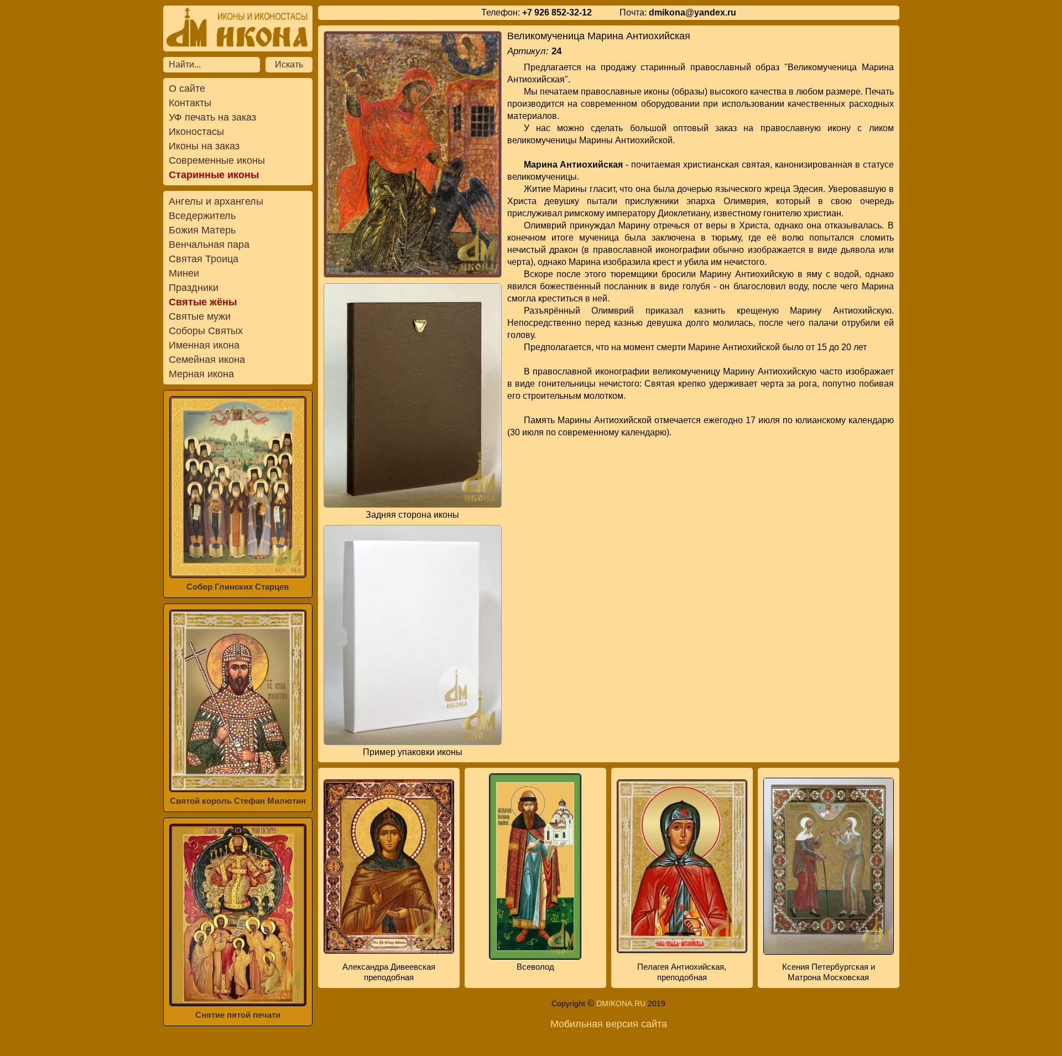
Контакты (190, 102)
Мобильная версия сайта (608, 1023)
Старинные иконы (214, 174)
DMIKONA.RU (620, 1003)
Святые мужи (200, 316)
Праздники (193, 287)
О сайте (187, 88)
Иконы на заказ (204, 146)
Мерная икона (201, 373)
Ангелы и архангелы (216, 201)
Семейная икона (207, 359)
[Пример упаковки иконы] (413, 635)
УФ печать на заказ (212, 117)
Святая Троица (203, 258)
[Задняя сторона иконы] (413, 395)
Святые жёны (203, 302)
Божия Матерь (202, 230)
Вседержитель (202, 215)
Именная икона (204, 345)
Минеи (184, 273)
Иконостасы (196, 131)
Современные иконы (217, 160)
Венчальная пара (209, 244)
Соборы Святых (206, 330)
